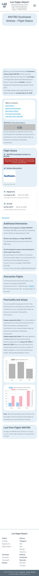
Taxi (21, 546)
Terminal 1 (5, 557)
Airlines (22, 538)
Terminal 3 (5, 560)
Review (4, 563)
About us (33, 572)
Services (23, 563)
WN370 (31, 286)
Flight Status (9, 105)
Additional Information (13, 108)
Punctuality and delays (13, 114)
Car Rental (23, 557)
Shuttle (22, 549)
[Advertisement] (19, 46)
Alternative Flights (11, 111)
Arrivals (4, 541)
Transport (23, 541)
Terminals (5, 554)
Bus (21, 544)
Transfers (23, 552)
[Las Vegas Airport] (4, 5)
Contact (28, 572)
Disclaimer (22, 572)
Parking (22, 554)
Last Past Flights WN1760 (14, 116)
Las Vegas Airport (19, 2)
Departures (6, 544)
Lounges (23, 565)
